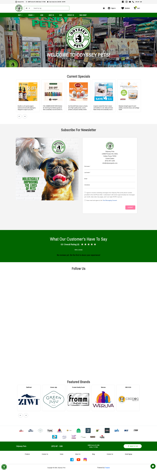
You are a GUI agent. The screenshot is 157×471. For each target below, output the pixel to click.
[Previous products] (19, 116)
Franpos (107, 467)
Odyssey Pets (21, 2)
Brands (30, 15)
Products (27, 454)
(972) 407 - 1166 (138, 2)
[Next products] (25, 116)
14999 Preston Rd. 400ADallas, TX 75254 (93, 446)
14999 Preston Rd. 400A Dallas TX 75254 (36, 2)
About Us (51, 15)
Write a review (78, 250)
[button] (4, 467)
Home (41, 15)
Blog (60, 15)
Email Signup (82, 15)
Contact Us (70, 15)
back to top (134, 446)
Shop (19, 15)
